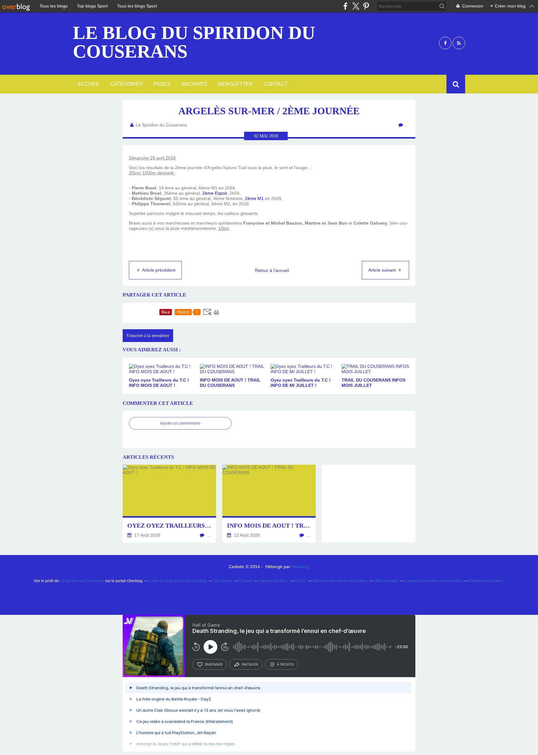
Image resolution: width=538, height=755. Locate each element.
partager (250, 664)
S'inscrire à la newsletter (147, 335)
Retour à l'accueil (272, 270)
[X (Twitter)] (356, 6)
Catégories (126, 84)
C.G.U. (300, 581)
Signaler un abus (274, 581)
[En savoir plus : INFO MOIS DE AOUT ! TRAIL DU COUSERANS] (269, 504)
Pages (162, 84)
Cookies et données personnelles (433, 581)
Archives (194, 84)
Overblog (300, 566)
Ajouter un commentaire (180, 423)
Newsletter (235, 84)
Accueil (89, 84)
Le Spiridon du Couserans (82, 581)
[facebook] (345, 6)
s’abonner (214, 664)
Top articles (223, 581)
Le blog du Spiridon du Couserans (194, 42)
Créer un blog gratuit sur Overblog (178, 581)
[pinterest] (366, 6)
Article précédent (158, 270)
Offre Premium (386, 581)
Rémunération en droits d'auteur (340, 581)
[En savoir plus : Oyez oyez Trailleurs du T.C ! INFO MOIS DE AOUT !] (169, 504)
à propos (285, 664)
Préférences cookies (485, 581)
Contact (275, 84)
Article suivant (382, 270)
